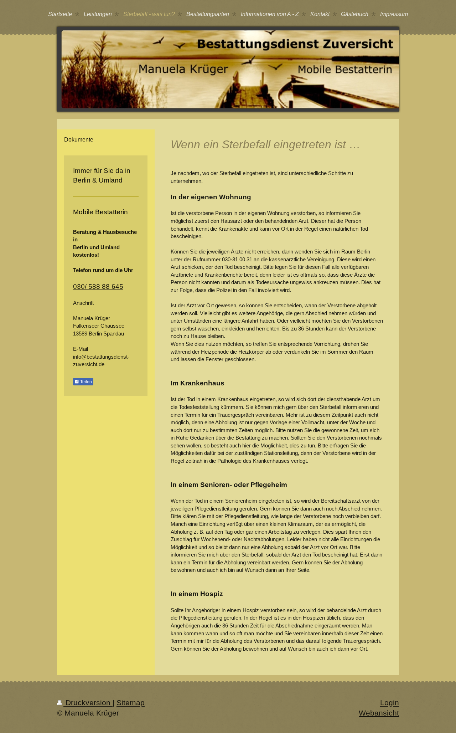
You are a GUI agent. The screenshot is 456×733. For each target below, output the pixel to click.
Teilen (85, 381)
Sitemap (130, 702)
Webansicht (379, 713)
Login (389, 702)
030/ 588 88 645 (98, 286)
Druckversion (88, 702)
